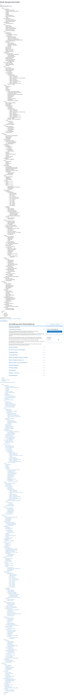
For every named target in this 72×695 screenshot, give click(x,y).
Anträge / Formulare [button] (14, 372)
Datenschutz (8, 382)
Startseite (5, 313)
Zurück (3, 377)
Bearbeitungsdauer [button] (14, 365)
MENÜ (1, 4)
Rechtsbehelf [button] (12, 370)
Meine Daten (5, 314)
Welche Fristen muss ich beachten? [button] (18, 362)
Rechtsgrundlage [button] (13, 367)
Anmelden (6, 692)
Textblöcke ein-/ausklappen (55, 324)
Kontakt (1, 382)
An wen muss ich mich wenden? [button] (17, 349)
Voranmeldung (38, 334)
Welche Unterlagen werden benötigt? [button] (18, 357)
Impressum (4, 382)
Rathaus (5, 318)
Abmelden (5, 316)
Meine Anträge (6, 315)
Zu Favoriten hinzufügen (6, 379)
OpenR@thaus (10, 318)
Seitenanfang (4, 380)
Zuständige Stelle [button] (13, 352)
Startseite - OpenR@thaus (17, 318)
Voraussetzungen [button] (13, 354)
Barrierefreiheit (12, 382)
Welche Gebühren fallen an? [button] (16, 360)
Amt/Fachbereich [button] (13, 375)
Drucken (3, 378)
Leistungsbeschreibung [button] (15, 329)
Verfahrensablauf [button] (13, 347)
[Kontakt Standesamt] (58, 340)
